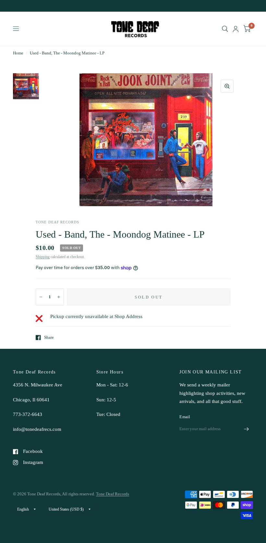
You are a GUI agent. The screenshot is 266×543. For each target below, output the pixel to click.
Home (18, 53)
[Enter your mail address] (246, 429)
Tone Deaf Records (112, 493)
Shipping (43, 256)
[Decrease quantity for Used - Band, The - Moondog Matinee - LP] (41, 297)
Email (184, 416)
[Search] (225, 29)
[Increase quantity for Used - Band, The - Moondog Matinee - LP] (59, 297)
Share (49, 337)
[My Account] (235, 29)
